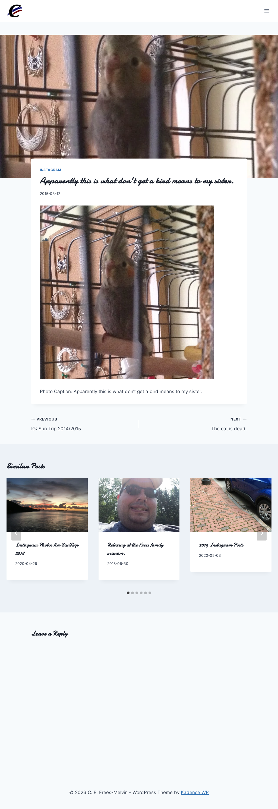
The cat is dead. (229, 424)
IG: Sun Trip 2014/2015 (56, 424)
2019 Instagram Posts (221, 544)
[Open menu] (266, 11)
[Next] (262, 533)
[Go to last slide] (16, 533)
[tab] (128, 593)
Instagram (50, 170)
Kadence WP (195, 792)
